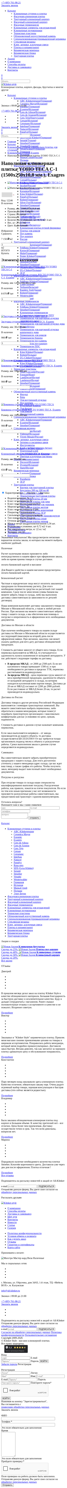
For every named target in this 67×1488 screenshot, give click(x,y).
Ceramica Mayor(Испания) (33, 103)
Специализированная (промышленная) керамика (40, 39)
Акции (11, 58)
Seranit (17, 871)
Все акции (6, 960)
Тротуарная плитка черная (34, 521)
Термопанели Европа (31, 338)
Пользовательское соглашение (41, 1335)
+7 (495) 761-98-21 (11, 2)
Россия (23, 239)
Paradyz (18, 862)
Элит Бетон (20, 893)
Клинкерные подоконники (28, 30)
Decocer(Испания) (29, 462)
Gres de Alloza (21, 842)
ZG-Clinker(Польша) (30, 357)
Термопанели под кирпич (33, 343)
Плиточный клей (29, 450)
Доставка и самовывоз (19, 67)
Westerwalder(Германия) (32, 149)
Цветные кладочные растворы (36, 456)
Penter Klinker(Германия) (33, 256)
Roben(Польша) (28, 355)
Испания (18, 885)
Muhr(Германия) (28, 253)
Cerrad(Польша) (28, 180)
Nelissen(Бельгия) (29, 287)
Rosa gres (18, 865)
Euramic (18, 837)
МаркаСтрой (20, 888)
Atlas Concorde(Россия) (32, 371)
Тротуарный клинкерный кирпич (31, 19)
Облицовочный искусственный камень (35, 36)
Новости (12, 1222)
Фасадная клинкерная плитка (29, 16)
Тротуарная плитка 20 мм (33, 498)
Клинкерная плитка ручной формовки (40, 228)
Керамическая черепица (26, 50)
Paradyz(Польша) (29, 132)
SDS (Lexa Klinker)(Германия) (36, 137)
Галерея (11, 1228)
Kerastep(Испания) (30, 191)
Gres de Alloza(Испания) (32, 112)
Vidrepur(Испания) (30, 434)
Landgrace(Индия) (29, 380)
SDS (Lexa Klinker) (24, 868)
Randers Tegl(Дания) (30, 290)
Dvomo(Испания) (29, 465)
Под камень (26, 233)
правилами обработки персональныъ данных (25, 1407)
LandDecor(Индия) (30, 377)
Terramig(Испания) (30, 213)
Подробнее (7, 1012)
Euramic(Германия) (30, 106)
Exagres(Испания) (29, 109)
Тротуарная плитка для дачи (35, 501)
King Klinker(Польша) (31, 194)
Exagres (18, 840)
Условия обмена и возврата (21, 1236)
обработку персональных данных (19, 1192)
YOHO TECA (28, 217)
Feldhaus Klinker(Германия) (34, 247)
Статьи (11, 1225)
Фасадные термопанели (26, 25)
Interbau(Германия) (30, 126)
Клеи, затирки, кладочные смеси (31, 44)
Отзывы (11, 1241)
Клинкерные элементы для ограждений (35, 27)
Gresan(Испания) (29, 120)
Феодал (24, 394)
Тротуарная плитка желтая (34, 507)
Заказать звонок (9, 5)
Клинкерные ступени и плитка (30, 13)
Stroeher (18, 873)
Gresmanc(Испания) (30, 123)
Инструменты (27, 445)
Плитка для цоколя (30, 230)
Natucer (18, 859)
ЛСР (22, 273)
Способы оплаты (16, 64)
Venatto (17, 876)
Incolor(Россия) (28, 185)
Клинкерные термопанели (34, 312)
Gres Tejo (18, 848)
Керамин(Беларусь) (30, 225)
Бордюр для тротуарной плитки (37, 487)
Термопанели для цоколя (33, 335)
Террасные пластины (25, 33)
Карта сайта (13, 1247)
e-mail (4, 1186)
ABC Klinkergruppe (24, 831)
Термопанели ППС (30, 346)
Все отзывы (7, 1175)
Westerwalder (26, 295)
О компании (14, 61)
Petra (22, 397)
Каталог (11, 10)
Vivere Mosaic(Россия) (31, 436)
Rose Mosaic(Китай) (30, 431)
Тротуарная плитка (24, 56)
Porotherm (25, 479)
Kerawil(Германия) (30, 250)
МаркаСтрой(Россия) (31, 157)
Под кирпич (26, 236)
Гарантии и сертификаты (20, 1244)
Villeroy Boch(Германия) (32, 388)
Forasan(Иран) (27, 374)
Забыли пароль (9, 1364)
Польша (24, 160)
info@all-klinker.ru (10, 1290)
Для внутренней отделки (33, 400)
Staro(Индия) (27, 467)
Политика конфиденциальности (24, 1233)
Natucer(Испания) (29, 129)
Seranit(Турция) (28, 140)
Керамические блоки (25, 53)
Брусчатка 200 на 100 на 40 (34, 490)
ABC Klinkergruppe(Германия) (36, 101)
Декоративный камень (32, 414)
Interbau (18, 857)
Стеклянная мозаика (24, 41)
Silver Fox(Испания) (30, 202)
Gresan (17, 851)
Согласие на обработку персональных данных (25, 1332)
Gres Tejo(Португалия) (32, 117)
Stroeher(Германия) (30, 143)
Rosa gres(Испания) (30, 134)
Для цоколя (26, 411)
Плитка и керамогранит (26, 47)
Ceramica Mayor (22, 834)
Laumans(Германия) (30, 473)
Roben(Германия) (29, 199)
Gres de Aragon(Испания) (33, 115)
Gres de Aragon (21, 845)
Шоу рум (12, 1216)
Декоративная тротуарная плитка (37, 496)
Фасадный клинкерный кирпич (30, 22)
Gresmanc (19, 854)
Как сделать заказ (16, 1239)
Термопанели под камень (33, 340)
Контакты (12, 70)
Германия (19, 882)
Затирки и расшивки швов (34, 442)
